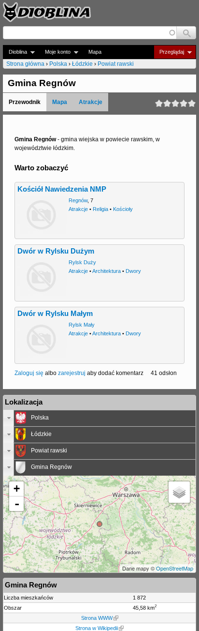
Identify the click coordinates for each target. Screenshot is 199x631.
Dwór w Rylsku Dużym (55, 251)
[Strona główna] (47, 12)
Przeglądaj (169, 52)
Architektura (106, 271)
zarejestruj (71, 373)
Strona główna (25, 63)
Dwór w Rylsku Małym (55, 313)
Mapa (94, 52)
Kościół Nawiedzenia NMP (61, 189)
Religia (100, 209)
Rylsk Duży (82, 262)
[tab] (99, 418)
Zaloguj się (28, 373)
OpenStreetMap (174, 568)
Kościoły (123, 209)
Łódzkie (82, 63)
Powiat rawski (116, 63)
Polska (58, 63)
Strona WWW (97, 618)
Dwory (133, 271)
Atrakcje (90, 102)
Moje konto (55, 52)
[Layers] (179, 492)
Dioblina (15, 52)
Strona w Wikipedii (96, 628)
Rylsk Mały (82, 325)
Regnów (78, 200)
